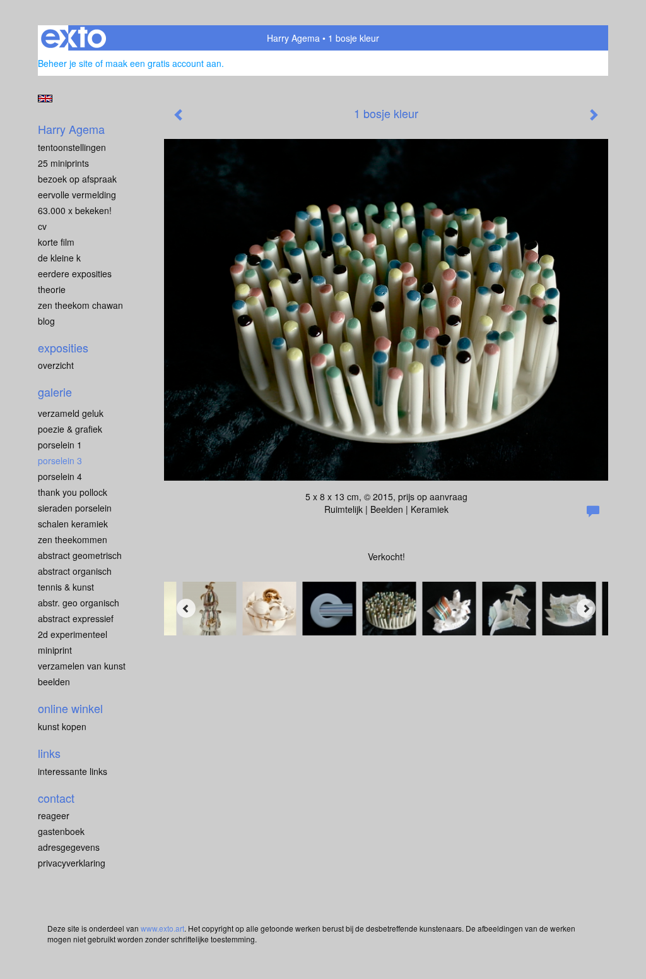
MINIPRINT (55, 650)
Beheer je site (65, 63)
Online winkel (70, 708)
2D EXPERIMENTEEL (72, 634)
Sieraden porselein (75, 508)
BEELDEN (54, 681)
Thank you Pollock (72, 492)
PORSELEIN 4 (60, 476)
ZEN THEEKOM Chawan (80, 305)
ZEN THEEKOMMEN (72, 539)
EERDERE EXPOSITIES (75, 273)
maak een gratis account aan (163, 63)
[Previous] (186, 608)
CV (42, 226)
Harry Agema (293, 38)
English (45, 98)
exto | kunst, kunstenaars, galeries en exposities (73, 38)
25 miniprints (63, 163)
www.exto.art (162, 928)
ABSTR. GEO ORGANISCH (78, 602)
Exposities (63, 348)
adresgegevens (69, 847)
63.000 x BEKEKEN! (75, 210)
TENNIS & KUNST (66, 586)
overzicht (56, 365)
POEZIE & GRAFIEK (70, 429)
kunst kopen (62, 726)
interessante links (72, 771)
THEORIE (52, 289)
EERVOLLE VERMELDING (77, 194)
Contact (56, 798)
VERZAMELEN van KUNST (82, 665)
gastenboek (61, 831)
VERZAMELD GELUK (70, 413)
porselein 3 (60, 460)
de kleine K (59, 257)
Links (49, 753)
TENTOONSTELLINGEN (72, 147)
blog (46, 321)
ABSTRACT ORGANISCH (75, 571)
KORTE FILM (56, 242)
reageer (53, 815)
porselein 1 (60, 444)
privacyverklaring (71, 862)
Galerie (55, 392)
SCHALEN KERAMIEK (73, 523)
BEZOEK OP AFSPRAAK (77, 178)
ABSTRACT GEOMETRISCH (80, 555)
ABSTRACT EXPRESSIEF (76, 618)
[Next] (586, 608)
